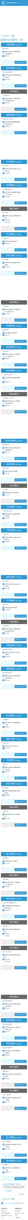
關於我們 (17, 1211)
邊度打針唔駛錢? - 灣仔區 (12, 1184)
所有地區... (22, 1194)
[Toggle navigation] (24, 2)
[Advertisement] (14, 20)
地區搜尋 (3, 1211)
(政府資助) (14, 44)
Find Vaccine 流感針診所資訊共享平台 (14, 1203)
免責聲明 (17, 1217)
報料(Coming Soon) (21, 62)
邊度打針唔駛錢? (5, 1213)
